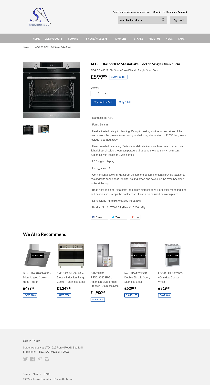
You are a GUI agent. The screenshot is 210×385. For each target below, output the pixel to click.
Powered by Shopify (64, 379)
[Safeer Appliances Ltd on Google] (39, 360)
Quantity (95, 87)
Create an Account (176, 12)
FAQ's (47, 374)
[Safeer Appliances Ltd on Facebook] (32, 360)
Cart (181, 20)
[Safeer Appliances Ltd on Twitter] (25, 360)
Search (26, 374)
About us (37, 374)
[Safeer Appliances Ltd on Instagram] (47, 360)
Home (26, 47)
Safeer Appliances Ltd (41, 379)
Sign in (157, 12)
